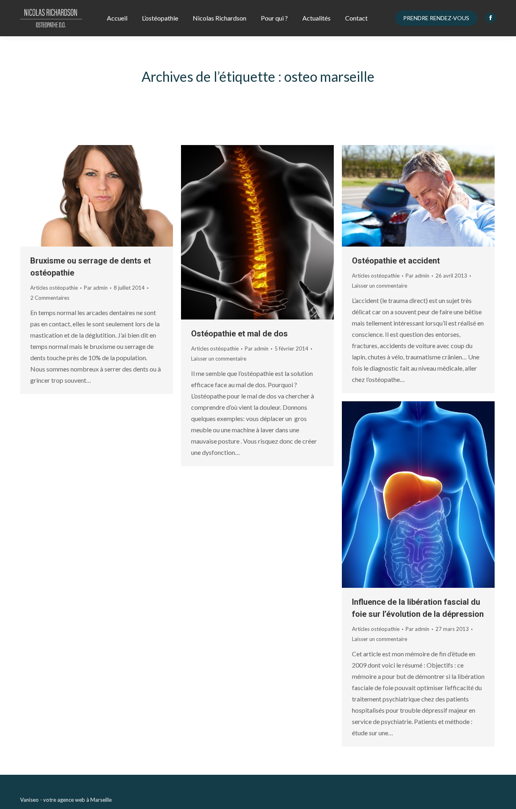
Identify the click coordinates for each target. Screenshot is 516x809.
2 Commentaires (49, 298)
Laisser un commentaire (218, 358)
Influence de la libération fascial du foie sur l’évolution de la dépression (418, 608)
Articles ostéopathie (54, 287)
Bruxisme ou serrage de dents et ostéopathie (90, 267)
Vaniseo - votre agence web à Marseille (66, 800)
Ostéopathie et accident (396, 261)
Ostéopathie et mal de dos (239, 333)
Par (96, 287)
